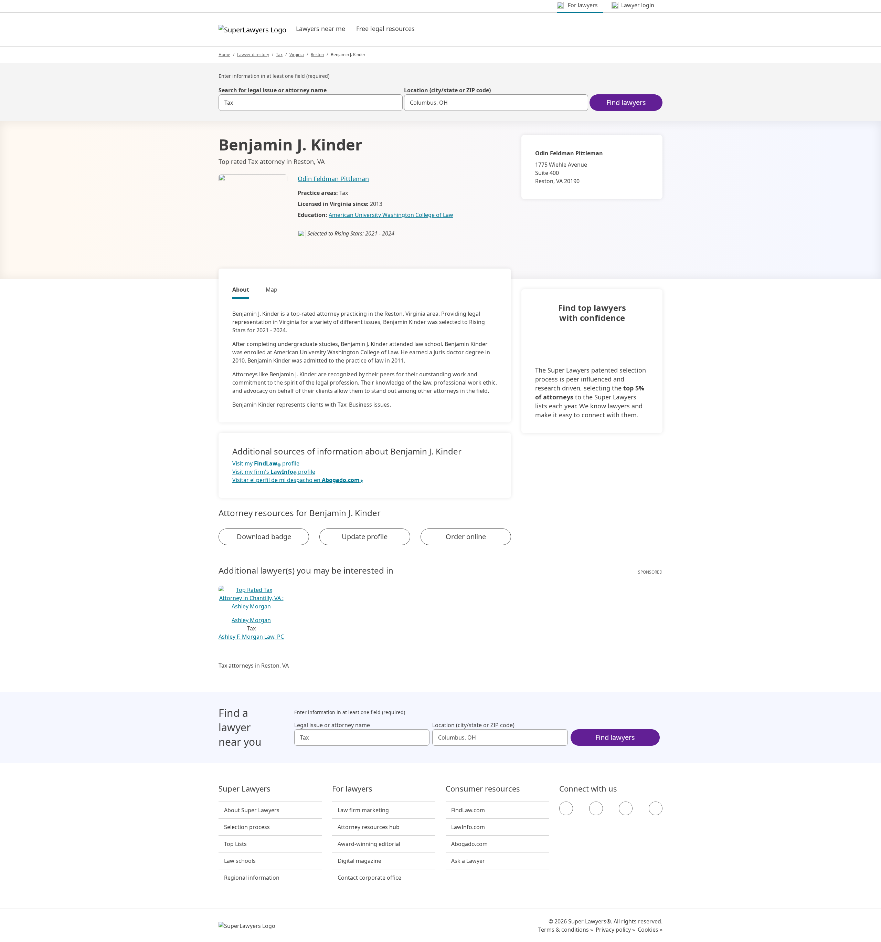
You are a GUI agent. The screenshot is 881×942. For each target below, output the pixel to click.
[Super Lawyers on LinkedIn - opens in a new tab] (655, 808)
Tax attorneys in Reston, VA (254, 665)
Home (224, 54)
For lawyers (352, 789)
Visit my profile (265, 464)
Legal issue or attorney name (332, 725)
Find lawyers (626, 102)
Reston (317, 54)
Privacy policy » (615, 929)
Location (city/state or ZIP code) (447, 90)
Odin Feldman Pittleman (333, 179)
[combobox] (311, 102)
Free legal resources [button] (385, 28)
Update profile (365, 536)
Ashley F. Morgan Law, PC (251, 636)
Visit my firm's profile (273, 472)
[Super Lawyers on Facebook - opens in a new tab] (566, 808)
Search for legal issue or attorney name (273, 90)
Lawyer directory (253, 54)
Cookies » (650, 929)
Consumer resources (483, 789)
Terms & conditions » (565, 929)
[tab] (240, 290)
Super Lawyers (244, 789)
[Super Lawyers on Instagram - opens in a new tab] (596, 808)
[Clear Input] (394, 102)
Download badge (264, 536)
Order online (466, 536)
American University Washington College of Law (391, 215)
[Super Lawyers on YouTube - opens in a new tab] (626, 808)
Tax (279, 54)
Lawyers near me (320, 28)
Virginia (296, 54)
